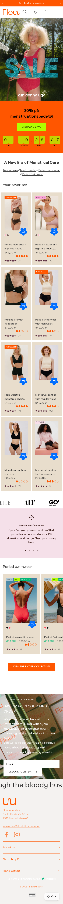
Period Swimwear (32, 174)
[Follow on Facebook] (6, 834)
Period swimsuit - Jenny (20, 637)
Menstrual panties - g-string (16, 472)
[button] (35, 12)
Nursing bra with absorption (14, 321)
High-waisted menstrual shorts (15, 396)
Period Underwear (49, 170)
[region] (31, 529)
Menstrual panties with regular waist (46, 396)
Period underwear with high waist (45, 321)
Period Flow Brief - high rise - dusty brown (15, 247)
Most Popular (28, 170)
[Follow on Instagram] (16, 834)
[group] (31, 59)
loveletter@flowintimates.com (21, 826)
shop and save (31, 127)
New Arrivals (10, 170)
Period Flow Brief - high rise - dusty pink (46, 247)
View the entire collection (31, 666)
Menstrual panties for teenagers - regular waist (46, 472)
